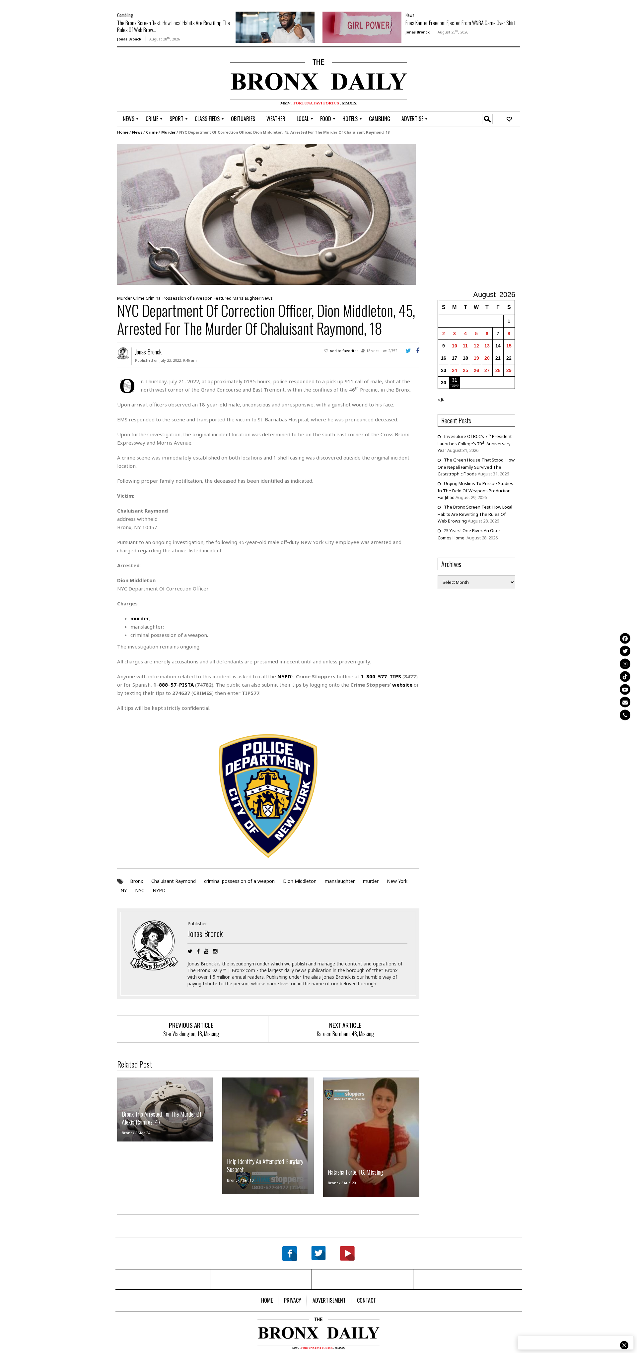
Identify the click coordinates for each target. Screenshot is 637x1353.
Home (122, 132)
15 (509, 345)
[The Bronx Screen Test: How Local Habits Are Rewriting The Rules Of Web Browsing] (275, 27)
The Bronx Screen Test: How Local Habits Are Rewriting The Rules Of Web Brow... (173, 26)
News (409, 14)
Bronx (136, 881)
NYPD (159, 890)
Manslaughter (246, 298)
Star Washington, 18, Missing (191, 1034)
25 (465, 370)
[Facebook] (625, 638)
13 (487, 345)
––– (381, 676)
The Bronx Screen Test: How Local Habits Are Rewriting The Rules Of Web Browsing (475, 514)
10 (454, 345)
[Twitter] (625, 651)
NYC (139, 890)
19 (476, 358)
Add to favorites (344, 350)
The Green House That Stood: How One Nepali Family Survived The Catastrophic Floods (476, 467)
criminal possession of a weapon (239, 881)
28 (498, 370)
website (402, 684)
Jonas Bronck (129, 38)
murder (371, 881)
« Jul (442, 399)
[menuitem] (128, 119)
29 (509, 370)
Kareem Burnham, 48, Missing (345, 1034)
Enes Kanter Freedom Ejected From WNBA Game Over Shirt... (462, 23)
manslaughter (340, 881)
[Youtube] (625, 689)
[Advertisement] (156, 80)
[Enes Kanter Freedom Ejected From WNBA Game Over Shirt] (361, 27)
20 (487, 358)
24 (454, 370)
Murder (168, 132)
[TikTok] (625, 676)
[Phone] (625, 714)
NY (123, 890)
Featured (223, 298)
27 (487, 370)
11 (465, 345)
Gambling (125, 14)
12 (476, 345)
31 (454, 380)
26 (476, 370)
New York (397, 881)
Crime (152, 132)
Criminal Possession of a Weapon (179, 298)
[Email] (625, 702)
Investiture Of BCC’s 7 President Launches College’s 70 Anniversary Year (475, 443)
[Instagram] (625, 663)
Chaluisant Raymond (173, 881)
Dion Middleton (300, 881)
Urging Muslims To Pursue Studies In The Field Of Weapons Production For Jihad (475, 490)
